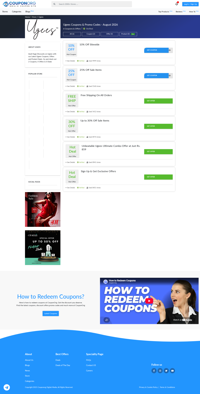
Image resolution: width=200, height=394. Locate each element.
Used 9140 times (94, 86)
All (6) (72, 34)
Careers (89, 371)
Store (34, 17)
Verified (81, 61)
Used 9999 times (94, 61)
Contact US (91, 365)
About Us (29, 360)
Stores (5, 12)
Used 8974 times (94, 137)
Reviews (181, 12)
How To (194, 12)
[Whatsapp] (6, 387)
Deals (58, 360)
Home (27, 17)
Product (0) (127, 34)
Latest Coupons (50, 313)
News (27, 371)
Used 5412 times (94, 112)
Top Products (165, 12)
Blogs (29, 11)
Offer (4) (109, 34)
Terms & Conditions (167, 387)
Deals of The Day (63, 365)
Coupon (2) (91, 34)
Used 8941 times (94, 162)
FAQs (88, 360)
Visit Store (43, 30)
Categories (16, 12)
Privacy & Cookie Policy (148, 387)
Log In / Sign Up (190, 4)
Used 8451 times (94, 188)
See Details (71, 61)
